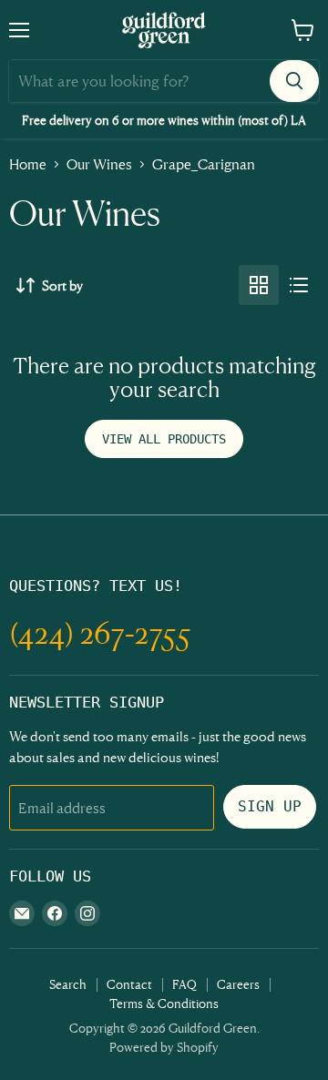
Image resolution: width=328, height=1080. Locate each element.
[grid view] (259, 285)
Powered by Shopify (164, 1047)
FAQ (184, 984)
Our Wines (99, 164)
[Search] (294, 81)
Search (68, 984)
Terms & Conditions (164, 1003)
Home (27, 164)
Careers (238, 984)
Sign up (270, 806)
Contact (129, 984)
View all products (164, 439)
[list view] (299, 285)
